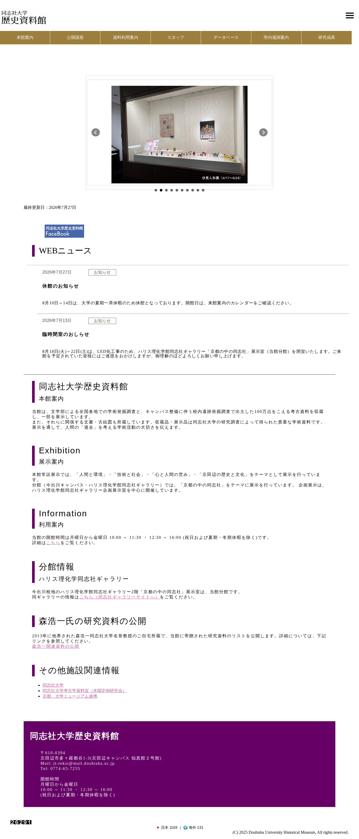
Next (263, 132)
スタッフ (175, 37)
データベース (226, 37)
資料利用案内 (125, 37)
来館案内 (25, 37)
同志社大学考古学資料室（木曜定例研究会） (85, 690)
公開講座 (75, 37)
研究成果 (326, 37)
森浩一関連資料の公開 (55, 646)
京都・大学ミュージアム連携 (70, 696)
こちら (53, 542)
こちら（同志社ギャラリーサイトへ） (119, 597)
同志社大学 (53, 685)
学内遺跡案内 (276, 37)
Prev (95, 132)
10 (203, 190)
